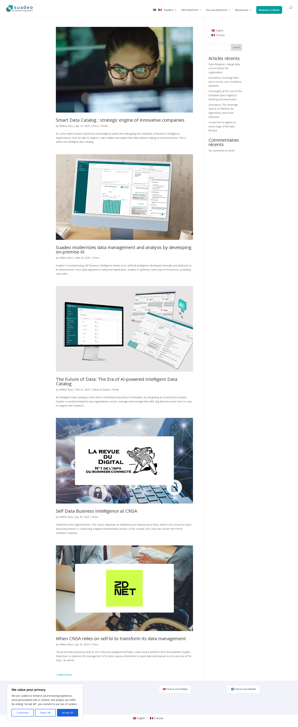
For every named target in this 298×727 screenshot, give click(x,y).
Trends (104, 126)
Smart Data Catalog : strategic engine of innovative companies (120, 120)
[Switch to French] (160, 13)
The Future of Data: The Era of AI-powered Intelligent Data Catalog (116, 381)
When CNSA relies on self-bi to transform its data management (121, 638)
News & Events (101, 389)
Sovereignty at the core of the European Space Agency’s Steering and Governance (225, 95)
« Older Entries (64, 674)
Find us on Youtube (176, 689)
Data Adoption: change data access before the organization (224, 68)
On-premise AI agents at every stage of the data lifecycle (222, 126)
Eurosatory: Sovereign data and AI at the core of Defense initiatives (225, 82)
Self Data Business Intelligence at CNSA (96, 511)
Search (236, 47)
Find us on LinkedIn (245, 689)
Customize (23, 712)
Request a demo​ (269, 10)
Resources (241, 10)
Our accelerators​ (216, 10)
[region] (45, 702)
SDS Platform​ (189, 10)
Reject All (45, 712)
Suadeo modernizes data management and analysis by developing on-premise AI (123, 249)
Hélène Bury (66, 126)
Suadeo (168, 10)
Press (95, 126)
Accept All (67, 712)
